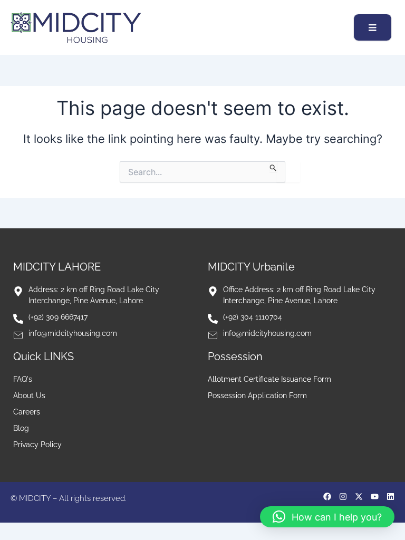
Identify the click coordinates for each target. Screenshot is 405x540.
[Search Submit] (273, 166)
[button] (327, 516)
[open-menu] (372, 27)
